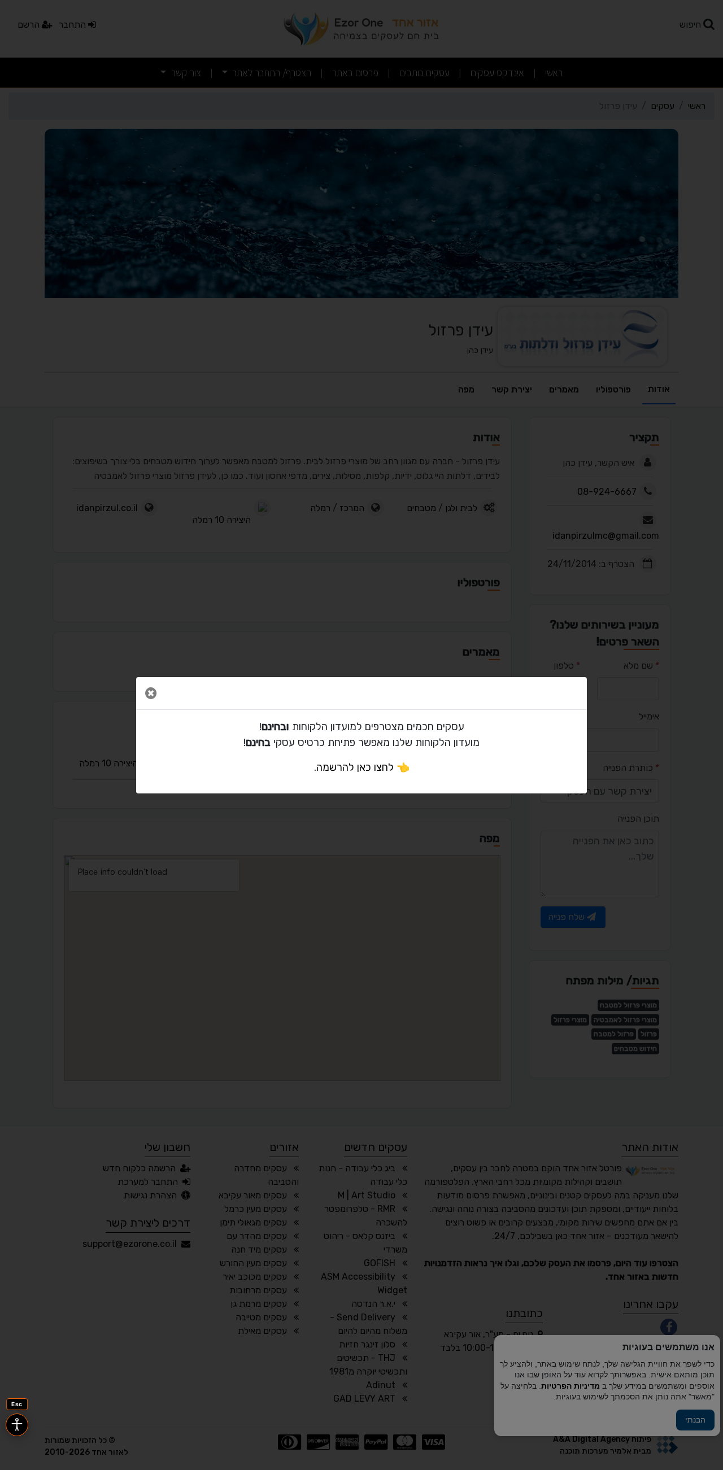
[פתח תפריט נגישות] (17, 1425)
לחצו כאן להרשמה (355, 767)
